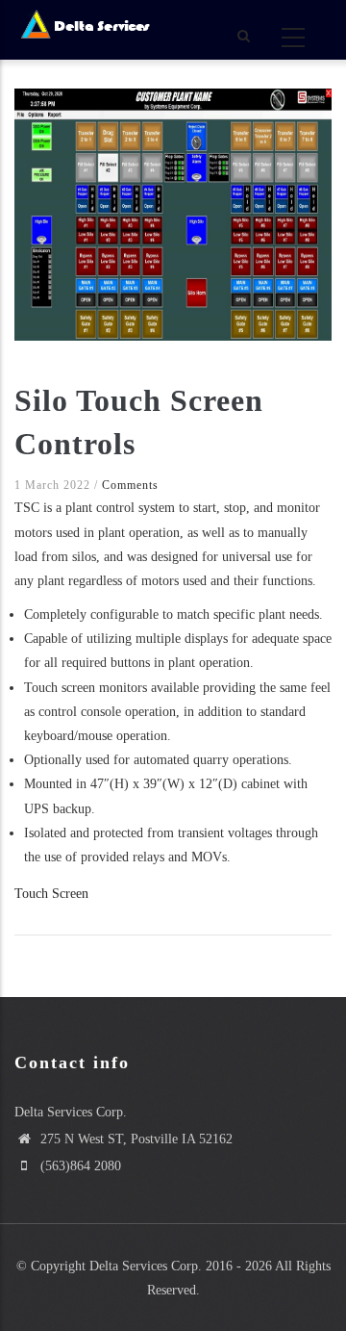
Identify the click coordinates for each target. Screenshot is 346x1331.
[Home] (84, 26)
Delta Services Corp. (145, 1266)
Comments (130, 485)
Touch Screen (51, 893)
